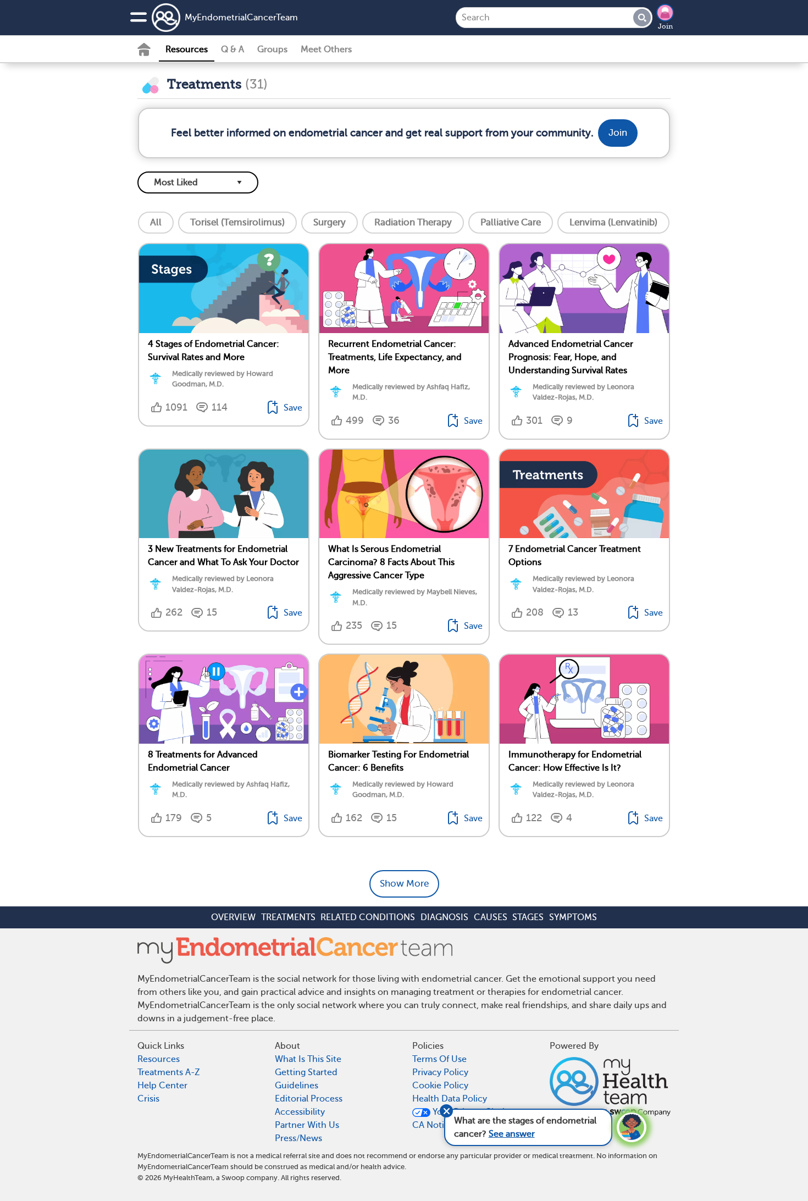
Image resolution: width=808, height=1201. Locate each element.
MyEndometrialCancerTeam (241, 18)
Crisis (148, 1099)
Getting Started (306, 1072)
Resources (186, 49)
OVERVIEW (233, 917)
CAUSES (490, 917)
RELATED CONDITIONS (367, 917)
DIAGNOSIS (444, 917)
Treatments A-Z (168, 1072)
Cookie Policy (440, 1086)
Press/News (298, 1138)
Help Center (162, 1086)
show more (404, 883)
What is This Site (308, 1059)
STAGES (528, 917)
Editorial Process (308, 1099)
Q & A (232, 49)
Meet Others (326, 49)
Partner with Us (307, 1125)
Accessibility (300, 1112)
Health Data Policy (449, 1099)
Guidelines (296, 1086)
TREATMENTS (288, 917)
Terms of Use (439, 1059)
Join (665, 26)
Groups (272, 49)
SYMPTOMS (573, 917)
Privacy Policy (440, 1072)
